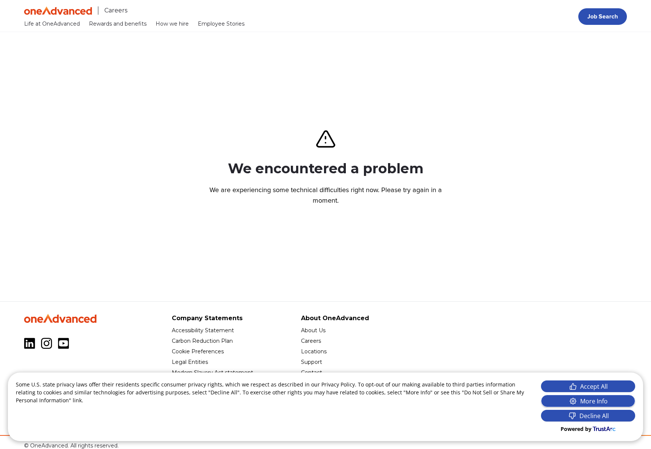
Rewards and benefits (118, 23)
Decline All (594, 416)
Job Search (602, 17)
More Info (594, 401)
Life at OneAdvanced (52, 23)
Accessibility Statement (203, 330)
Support (311, 362)
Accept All (594, 386)
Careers (311, 341)
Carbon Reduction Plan (202, 341)
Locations (314, 351)
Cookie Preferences (198, 351)
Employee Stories (221, 23)
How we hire (172, 23)
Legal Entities (190, 362)
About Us (313, 330)
